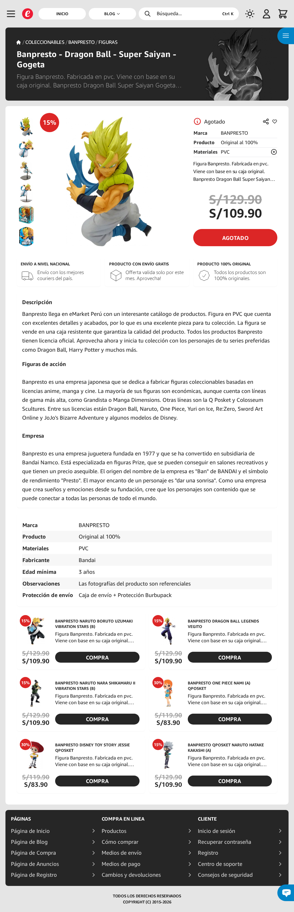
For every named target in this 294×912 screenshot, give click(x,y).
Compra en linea (123, 819)
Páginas (21, 819)
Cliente (207, 819)
